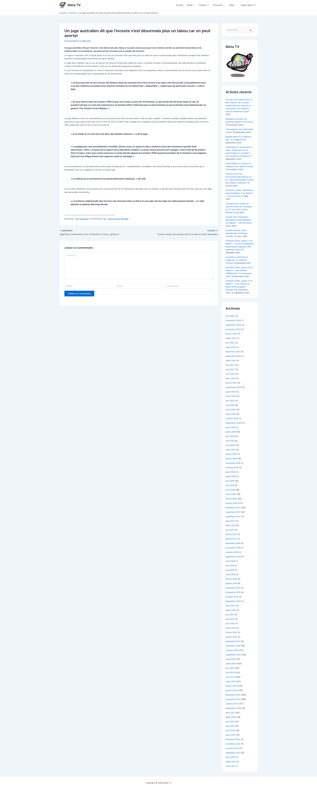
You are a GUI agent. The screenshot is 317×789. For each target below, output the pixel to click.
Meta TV (74, 5)
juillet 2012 (231, 761)
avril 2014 (230, 677)
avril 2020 (230, 409)
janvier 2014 (231, 690)
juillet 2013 (231, 717)
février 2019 (231, 454)
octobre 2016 (232, 552)
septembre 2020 (233, 387)
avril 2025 (230, 316)
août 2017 (230, 521)
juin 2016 (230, 565)
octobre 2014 (232, 650)
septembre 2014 (233, 654)
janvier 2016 (231, 583)
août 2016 (230, 561)
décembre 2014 (233, 641)
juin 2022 (230, 342)
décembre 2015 (233, 588)
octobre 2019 (232, 418)
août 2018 (230, 472)
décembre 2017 (233, 507)
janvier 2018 (231, 503)
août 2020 (230, 391)
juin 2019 (230, 436)
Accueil (179, 5)
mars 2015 (230, 628)
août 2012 (230, 757)
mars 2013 (230, 735)
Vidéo (231, 5)
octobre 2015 (232, 596)
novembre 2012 (233, 744)
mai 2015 (230, 619)
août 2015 (230, 605)
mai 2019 (230, 441)
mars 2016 (230, 574)
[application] (193, 5)
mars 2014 (230, 681)
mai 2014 (230, 672)
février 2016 (231, 579)
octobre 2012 (232, 748)
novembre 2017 (233, 512)
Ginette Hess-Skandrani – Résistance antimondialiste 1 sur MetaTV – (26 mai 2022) (239, 220)
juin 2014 (230, 668)
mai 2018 (230, 485)
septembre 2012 (233, 752)
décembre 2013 (233, 695)
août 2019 (230, 427)
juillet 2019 (231, 432)
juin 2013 (230, 721)
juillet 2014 (231, 663)
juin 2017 (230, 530)
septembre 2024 (233, 325)
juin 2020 (230, 400)
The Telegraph (81, 219)
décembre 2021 (233, 351)
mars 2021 (230, 378)
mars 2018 (230, 494)
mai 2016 (230, 570)
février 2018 (231, 498)
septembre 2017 (233, 516)
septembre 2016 (233, 556)
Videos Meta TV (248, 5)
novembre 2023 (233, 329)
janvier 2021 (231, 383)
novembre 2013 (233, 699)
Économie (217, 5)
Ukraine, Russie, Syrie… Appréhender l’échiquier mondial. (237, 233)
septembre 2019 (233, 423)
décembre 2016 (233, 543)
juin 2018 (230, 481)
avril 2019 (230, 445)
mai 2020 (230, 405)
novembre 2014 (233, 646)
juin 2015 (230, 614)
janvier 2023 (231, 334)
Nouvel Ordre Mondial (118, 219)
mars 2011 (230, 766)
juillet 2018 (231, 476)
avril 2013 (230, 730)
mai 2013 (230, 726)
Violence (203, 5)
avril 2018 (230, 490)
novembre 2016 (233, 547)
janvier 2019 (231, 458)
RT (105, 219)
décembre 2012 (233, 739)
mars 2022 (231, 347)
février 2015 (231, 632)
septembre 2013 (233, 708)
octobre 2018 (232, 467)
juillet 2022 (231, 338)
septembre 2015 (233, 601)
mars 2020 (231, 414)
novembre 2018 (233, 463)
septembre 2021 (233, 356)
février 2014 (231, 686)
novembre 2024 (233, 320)
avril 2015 (230, 623)
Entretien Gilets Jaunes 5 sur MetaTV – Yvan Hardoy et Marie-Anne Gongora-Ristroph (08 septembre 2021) (239, 287)
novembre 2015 (233, 592)
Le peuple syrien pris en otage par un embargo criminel (237, 260)
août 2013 (230, 712)
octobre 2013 (232, 703)
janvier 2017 (231, 539)
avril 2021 (230, 374)
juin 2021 (230, 365)
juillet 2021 (231, 360)
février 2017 (231, 534)
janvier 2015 (231, 637)
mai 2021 (230, 369)
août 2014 (230, 659)
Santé (189, 5)
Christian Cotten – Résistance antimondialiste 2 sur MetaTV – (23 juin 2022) (239, 193)
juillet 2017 (231, 525)
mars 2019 (230, 449)
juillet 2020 (231, 396)
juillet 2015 (231, 610)
